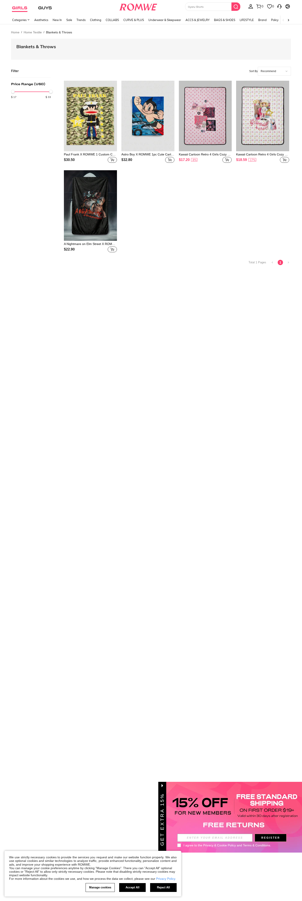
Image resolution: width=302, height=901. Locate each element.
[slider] (13, 91)
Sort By (253, 71)
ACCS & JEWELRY (197, 20)
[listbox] (250, 6)
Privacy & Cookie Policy (219, 845)
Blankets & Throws (36, 46)
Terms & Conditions (256, 845)
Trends (81, 20)
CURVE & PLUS (133, 20)
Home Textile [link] (33, 32)
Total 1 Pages (257, 262)
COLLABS (112, 20)
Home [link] (15, 32)
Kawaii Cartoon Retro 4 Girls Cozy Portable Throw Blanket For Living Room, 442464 (205, 154)
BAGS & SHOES (224, 20)
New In (57, 20)
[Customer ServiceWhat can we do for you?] (279, 6)
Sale (69, 20)
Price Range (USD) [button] (28, 84)
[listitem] (90, 122)
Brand (262, 20)
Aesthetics (41, 20)
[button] (112, 160)
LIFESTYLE (247, 20)
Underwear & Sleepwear (164, 20)
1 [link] (280, 262)
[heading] (31, 90)
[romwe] (138, 6)
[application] (274, 71)
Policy (275, 20)
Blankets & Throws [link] (59, 32)
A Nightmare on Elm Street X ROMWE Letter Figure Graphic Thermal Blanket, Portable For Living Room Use (90, 244)
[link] (272, 262)
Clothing (95, 20)
